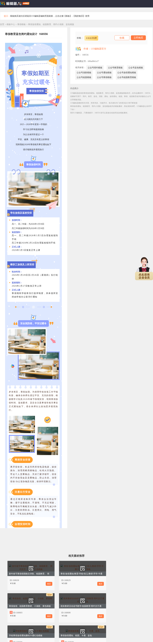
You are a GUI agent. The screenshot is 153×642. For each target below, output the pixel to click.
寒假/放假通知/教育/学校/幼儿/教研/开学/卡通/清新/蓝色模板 (88, 574)
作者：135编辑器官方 (95, 48)
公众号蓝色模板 (135, 68)
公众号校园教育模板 (126, 77)
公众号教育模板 (115, 68)
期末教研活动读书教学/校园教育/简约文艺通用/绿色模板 (87, 606)
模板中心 (11, 24)
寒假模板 (21, 24)
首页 (2, 24)
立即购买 (138, 37)
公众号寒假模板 (104, 77)
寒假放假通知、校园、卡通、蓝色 (76, 635)
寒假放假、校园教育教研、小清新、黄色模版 (30, 606)
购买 (49, 584)
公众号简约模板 (95, 68)
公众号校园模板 (84, 77)
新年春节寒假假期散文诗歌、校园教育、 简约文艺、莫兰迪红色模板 (40, 574)
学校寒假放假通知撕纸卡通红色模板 (25, 635)
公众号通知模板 (104, 72)
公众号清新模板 (84, 72)
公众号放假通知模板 (126, 72)
